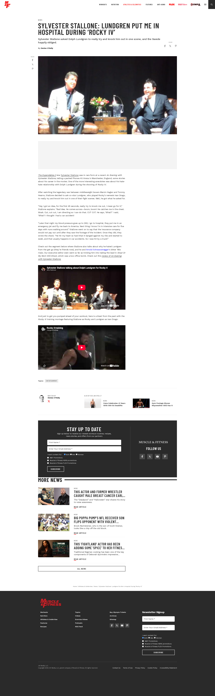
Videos (77, 616)
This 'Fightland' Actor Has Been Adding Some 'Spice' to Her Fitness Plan (99, 548)
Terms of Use (128, 668)
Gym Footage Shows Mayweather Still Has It (162, 404)
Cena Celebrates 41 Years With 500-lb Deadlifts (114, 404)
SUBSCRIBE (55, 469)
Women (81, 454)
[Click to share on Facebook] (165, 46)
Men (73, 454)
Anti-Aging (161, 4)
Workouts (103, 4)
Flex (171, 4)
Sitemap (113, 619)
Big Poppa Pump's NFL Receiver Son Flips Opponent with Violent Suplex (99, 522)
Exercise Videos (81, 619)
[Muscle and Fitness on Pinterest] (165, 456)
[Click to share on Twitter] (170, 46)
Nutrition (115, 4)
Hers (182, 4)
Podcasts (78, 623)
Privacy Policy (140, 668)
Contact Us (116, 668)
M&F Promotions (56, 458)
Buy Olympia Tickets (118, 612)
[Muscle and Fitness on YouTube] (157, 456)
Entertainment (51, 381)
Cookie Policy (152, 668)
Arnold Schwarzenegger (97, 249)
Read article (80, 507)
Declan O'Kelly (47, 48)
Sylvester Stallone (69, 175)
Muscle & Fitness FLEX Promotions (63, 463)
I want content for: (54, 454)
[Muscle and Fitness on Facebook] (142, 456)
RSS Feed (79, 626)
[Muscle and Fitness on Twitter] (150, 456)
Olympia (195, 4)
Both (68, 454)
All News (81, 568)
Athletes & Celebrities (132, 4)
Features (149, 4)
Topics (77, 612)
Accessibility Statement (168, 668)
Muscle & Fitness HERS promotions (63, 460)
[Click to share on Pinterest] (176, 46)
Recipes (43, 626)
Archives (113, 616)
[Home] (7, 7)
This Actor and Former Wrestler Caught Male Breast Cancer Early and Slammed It (99, 495)
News (40, 20)
